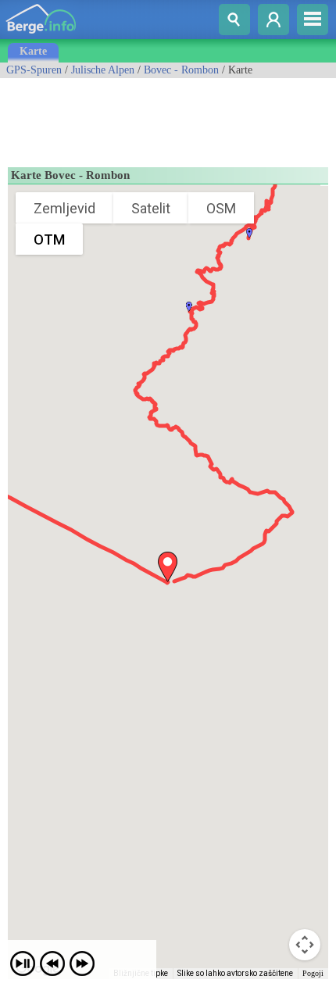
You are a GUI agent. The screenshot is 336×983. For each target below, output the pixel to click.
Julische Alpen (102, 70)
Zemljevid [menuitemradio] (64, 208)
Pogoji (312, 973)
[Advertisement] (125, 117)
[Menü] (312, 19)
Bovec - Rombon (181, 70)
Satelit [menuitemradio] (150, 208)
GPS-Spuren (34, 70)
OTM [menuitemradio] (49, 239)
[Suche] (234, 19)
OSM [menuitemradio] (221, 208)
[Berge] (41, 35)
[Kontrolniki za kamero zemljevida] (304, 944)
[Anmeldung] (273, 19)
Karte (33, 51)
